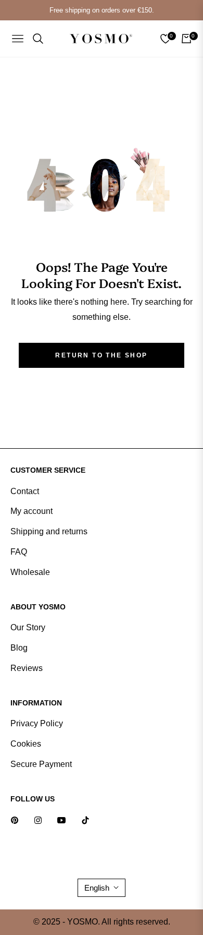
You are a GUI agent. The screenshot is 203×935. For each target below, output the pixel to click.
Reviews (26, 668)
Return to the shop (101, 355)
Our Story (27, 627)
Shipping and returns (48, 531)
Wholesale (30, 572)
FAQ (18, 551)
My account (31, 511)
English (96, 887)
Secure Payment (41, 764)
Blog (19, 647)
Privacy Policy (36, 723)
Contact (24, 491)
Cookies (25, 743)
